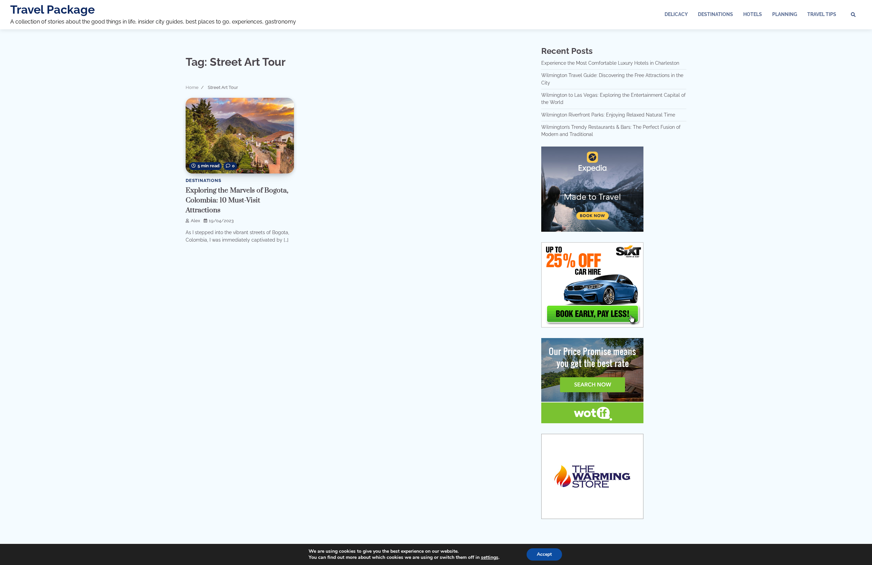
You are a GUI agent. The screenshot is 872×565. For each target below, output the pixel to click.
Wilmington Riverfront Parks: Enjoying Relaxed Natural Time (608, 115)
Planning (784, 14)
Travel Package (52, 9)
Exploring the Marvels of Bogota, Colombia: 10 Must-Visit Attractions (237, 200)
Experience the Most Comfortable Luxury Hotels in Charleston (610, 63)
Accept (544, 554)
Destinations (715, 14)
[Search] (853, 15)
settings (489, 557)
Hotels (752, 14)
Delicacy (676, 14)
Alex (195, 220)
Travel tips (821, 14)
